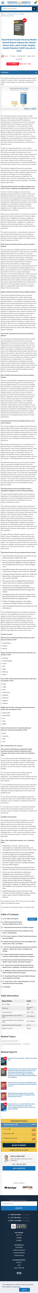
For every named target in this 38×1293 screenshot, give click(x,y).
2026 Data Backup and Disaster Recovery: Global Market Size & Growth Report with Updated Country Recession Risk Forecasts (21, 1095)
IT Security (26, 1044)
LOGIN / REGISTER (19, 1268)
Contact (19, 1262)
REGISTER (19, 1208)
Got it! (24, 1290)
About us (19, 1235)
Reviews (18, 1240)
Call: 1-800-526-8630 (19, 1164)
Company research (19, 1250)
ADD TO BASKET (19, 1145)
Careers (19, 1237)
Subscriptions (19, 1255)
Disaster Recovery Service (10, 1041)
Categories (19, 1247)
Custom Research (19, 1252)
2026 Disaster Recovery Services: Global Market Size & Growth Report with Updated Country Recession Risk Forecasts (22, 1084)
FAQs (19, 1265)
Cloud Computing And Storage (11, 1044)
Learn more (16, 1287)
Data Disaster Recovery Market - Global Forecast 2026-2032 (22, 1059)
